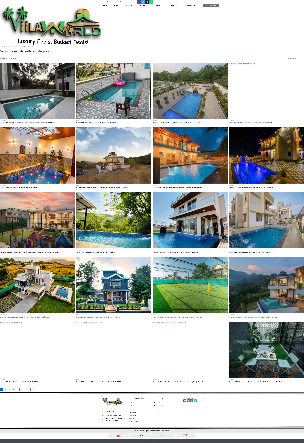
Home (1, 47)
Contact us (156, 409)
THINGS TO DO (143, 5)
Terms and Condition (159, 405)
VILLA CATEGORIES (190, 5)
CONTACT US (159, 5)
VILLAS (105, 5)
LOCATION (129, 5)
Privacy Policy (157, 402)
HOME (116, 5)
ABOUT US (174, 5)
